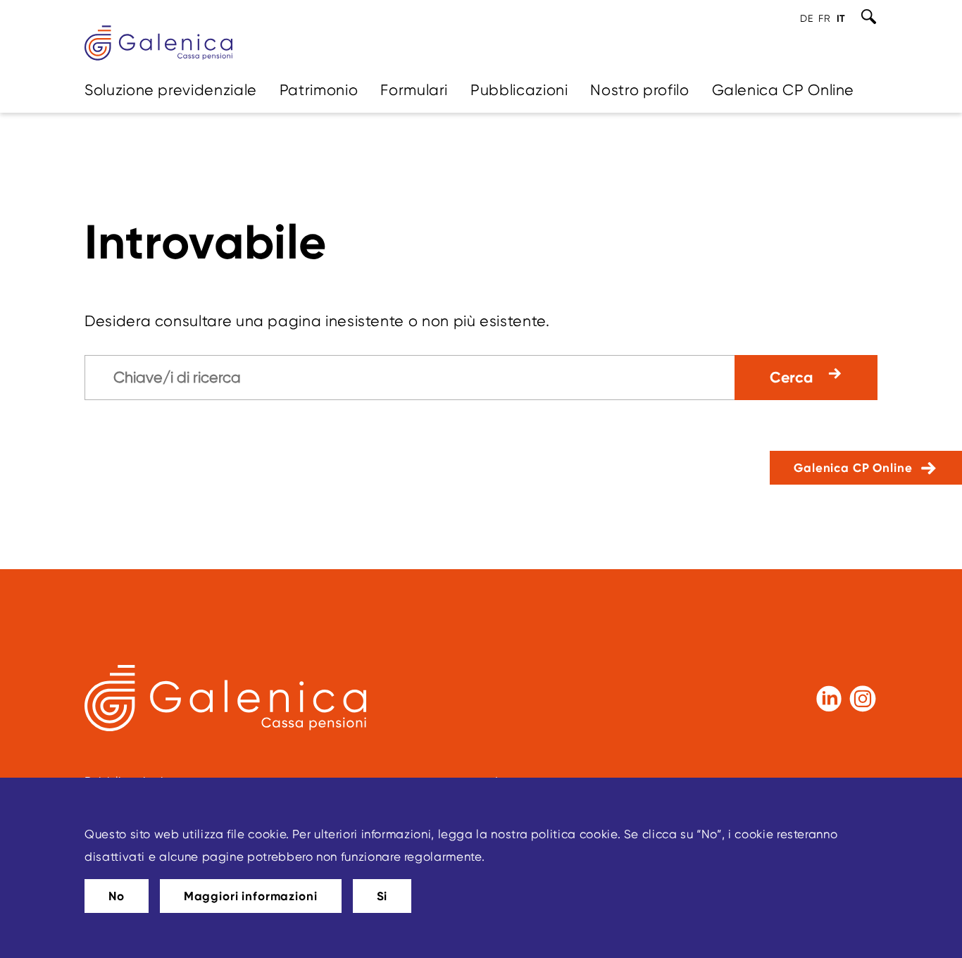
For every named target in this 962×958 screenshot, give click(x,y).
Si (382, 896)
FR (824, 18)
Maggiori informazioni (251, 896)
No (116, 896)
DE (806, 18)
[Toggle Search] (868, 17)
